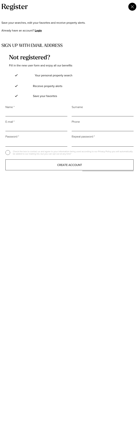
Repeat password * (83, 136)
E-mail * (9, 122)
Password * (12, 136)
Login (38, 30)
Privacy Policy (105, 151)
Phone (76, 122)
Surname (77, 107)
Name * (9, 107)
